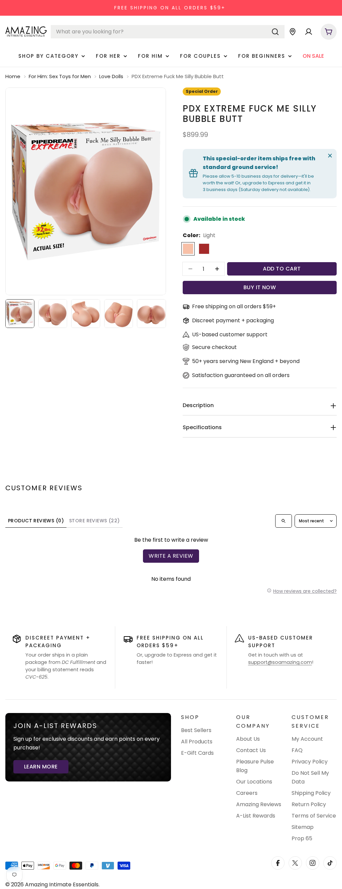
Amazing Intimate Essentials (62, 884)
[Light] (188, 248)
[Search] (275, 32)
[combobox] (168, 31)
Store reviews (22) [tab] (94, 520)
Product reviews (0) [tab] (36, 520)
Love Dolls (111, 76)
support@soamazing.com (280, 662)
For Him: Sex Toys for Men (60, 76)
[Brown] (204, 248)
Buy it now (259, 287)
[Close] (330, 156)
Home (12, 76)
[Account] (309, 32)
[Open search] (283, 521)
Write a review (171, 556)
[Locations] (293, 32)
